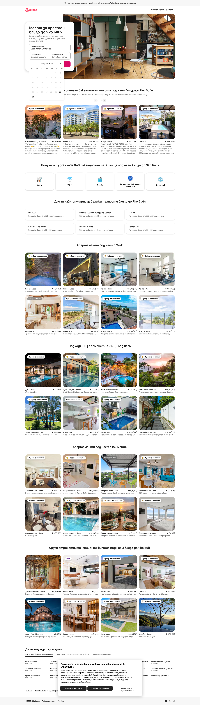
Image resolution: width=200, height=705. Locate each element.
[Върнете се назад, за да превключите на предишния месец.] (33, 63)
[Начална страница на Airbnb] (31, 9)
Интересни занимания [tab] (102, 654)
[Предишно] (96, 100)
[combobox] (50, 48)
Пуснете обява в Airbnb (162, 10)
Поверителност (48, 701)
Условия (61, 701)
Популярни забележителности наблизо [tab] (73, 654)
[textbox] (39, 57)
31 (33, 97)
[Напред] (104, 100)
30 (60, 92)
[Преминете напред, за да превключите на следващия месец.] (60, 63)
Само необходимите (100, 688)
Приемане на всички (73, 688)
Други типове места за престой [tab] (39, 654)
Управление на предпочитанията (126, 689)
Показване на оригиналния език (123, 3)
